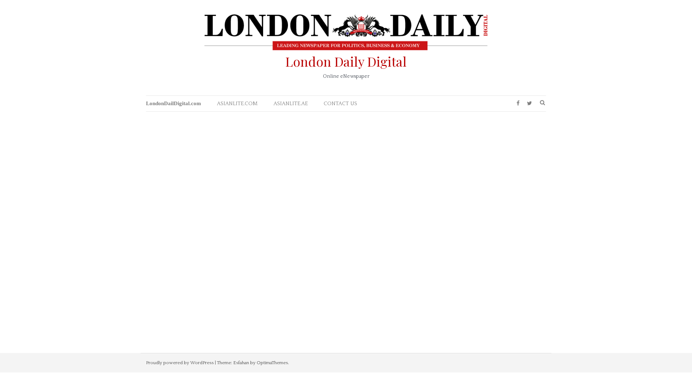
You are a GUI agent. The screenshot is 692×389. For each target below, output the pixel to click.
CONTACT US (340, 103)
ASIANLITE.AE (291, 103)
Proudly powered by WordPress (180, 362)
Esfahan (241, 362)
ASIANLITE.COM (237, 103)
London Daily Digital (346, 61)
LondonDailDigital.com (173, 103)
